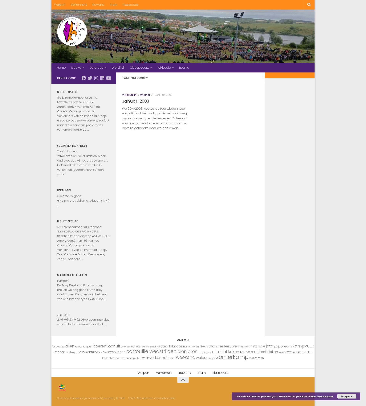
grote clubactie (169, 346)
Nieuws (76, 67)
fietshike (140, 346)
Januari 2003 (135, 101)
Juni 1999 (63, 315)
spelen (307, 352)
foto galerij (151, 346)
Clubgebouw (139, 67)
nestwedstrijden (89, 352)
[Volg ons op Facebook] (84, 78)
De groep (97, 67)
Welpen (59, 4)
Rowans (98, 4)
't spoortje (58, 346)
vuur (172, 358)
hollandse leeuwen (222, 346)
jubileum (285, 346)
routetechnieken (264, 352)
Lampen (63, 281)
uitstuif (144, 358)
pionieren (187, 351)
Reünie (184, 67)
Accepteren (346, 396)
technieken (108, 358)
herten (195, 346)
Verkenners (79, 4)
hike (202, 346)
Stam (113, 4)
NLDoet (103, 352)
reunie (245, 352)
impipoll (244, 346)
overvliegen (116, 352)
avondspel (83, 346)
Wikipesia (164, 67)
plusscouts (204, 352)
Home (61, 67)
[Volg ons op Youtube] (108, 78)
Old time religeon (69, 196)
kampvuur (303, 346)
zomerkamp (232, 357)
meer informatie (325, 396)
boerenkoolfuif (106, 346)
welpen (202, 357)
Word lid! (118, 67)
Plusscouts (131, 4)
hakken (187, 346)
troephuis (134, 358)
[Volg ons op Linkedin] (102, 78)
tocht (118, 358)
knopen (60, 352)
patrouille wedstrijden (151, 351)
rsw (289, 352)
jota (269, 346)
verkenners (159, 357)
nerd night (71, 352)
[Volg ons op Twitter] (90, 78)
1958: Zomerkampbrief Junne (77, 98)
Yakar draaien (67, 151)
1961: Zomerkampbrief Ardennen (79, 227)
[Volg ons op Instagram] (96, 78)
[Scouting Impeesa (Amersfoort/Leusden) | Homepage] (72, 31)
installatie (257, 346)
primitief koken (225, 351)
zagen (212, 358)
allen (70, 346)
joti (275, 346)
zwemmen (256, 358)
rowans (282, 352)
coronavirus (127, 346)
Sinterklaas (297, 352)
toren (125, 358)
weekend (185, 357)
